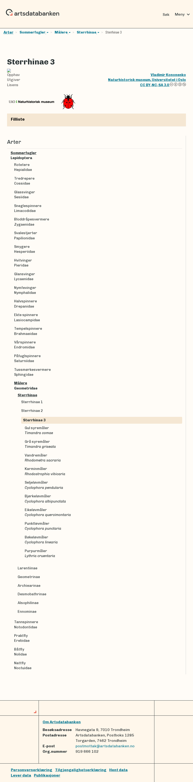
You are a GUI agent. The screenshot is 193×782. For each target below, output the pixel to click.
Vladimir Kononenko (168, 75)
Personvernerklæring (31, 770)
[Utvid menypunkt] (180, 153)
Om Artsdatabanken (62, 722)
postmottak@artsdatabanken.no (105, 746)
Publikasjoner (47, 775)
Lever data (21, 775)
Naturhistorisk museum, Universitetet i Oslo (147, 80)
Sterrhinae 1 (32, 402)
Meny (183, 14)
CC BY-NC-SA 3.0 (155, 85)
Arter (8, 32)
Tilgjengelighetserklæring (80, 770)
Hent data (118, 770)
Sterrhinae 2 (32, 411)
